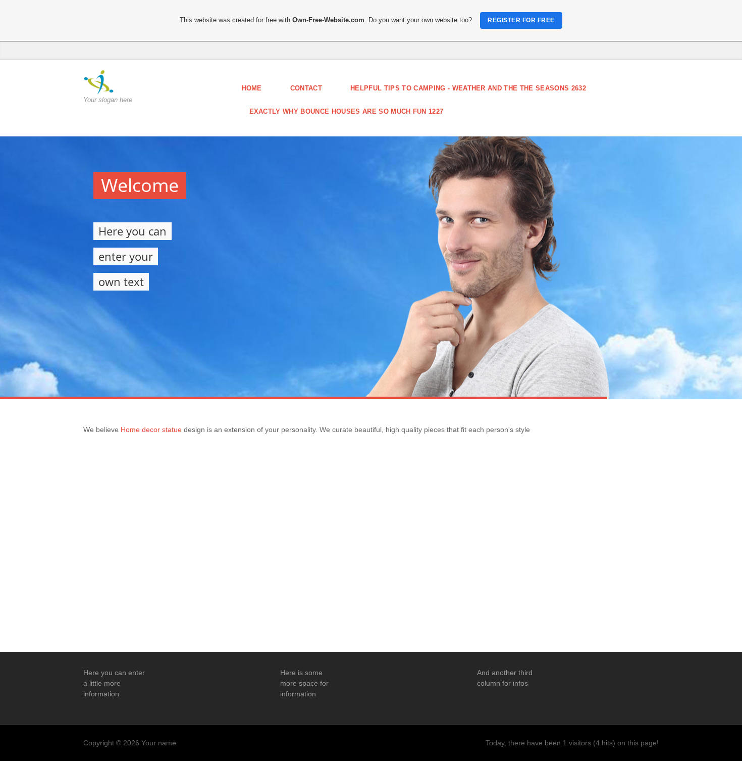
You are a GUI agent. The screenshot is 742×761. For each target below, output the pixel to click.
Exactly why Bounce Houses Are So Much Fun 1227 (346, 111)
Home (252, 88)
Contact (306, 88)
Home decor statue (152, 429)
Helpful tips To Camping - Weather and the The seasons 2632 (468, 88)
